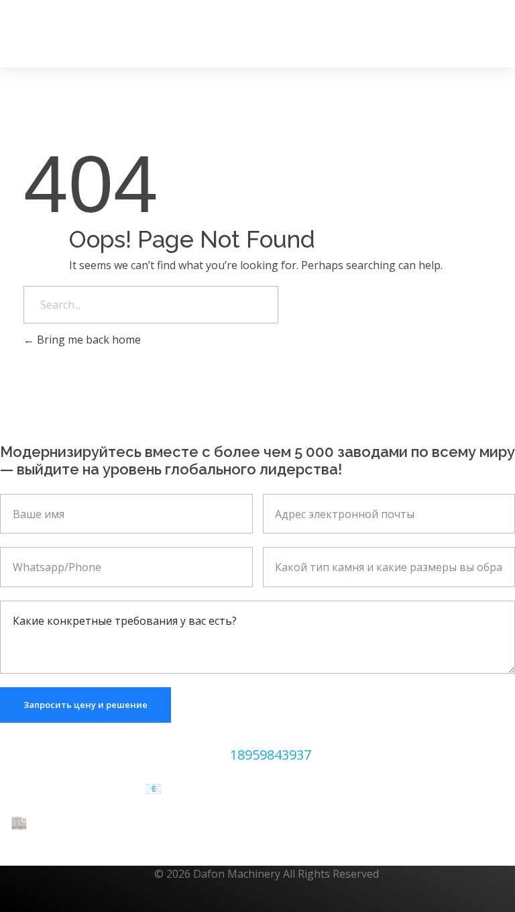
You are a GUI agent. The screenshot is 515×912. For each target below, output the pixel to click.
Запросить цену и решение (85, 705)
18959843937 (270, 755)
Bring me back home (87, 339)
